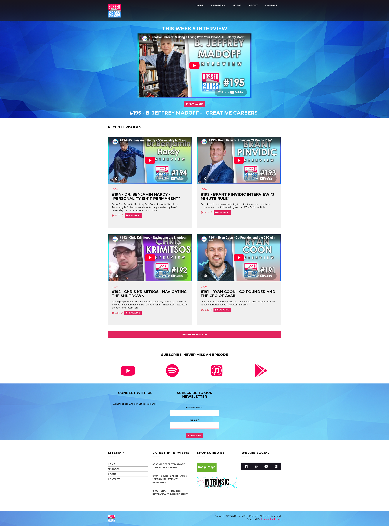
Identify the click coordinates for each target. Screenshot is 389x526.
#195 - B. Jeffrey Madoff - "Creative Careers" (194, 113)
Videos (237, 5)
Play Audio (195, 104)
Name (194, 420)
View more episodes (194, 334)
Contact (271, 5)
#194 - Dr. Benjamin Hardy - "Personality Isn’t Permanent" (146, 196)
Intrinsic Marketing (271, 519)
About (253, 5)
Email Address (194, 407)
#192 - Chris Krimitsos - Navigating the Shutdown (149, 293)
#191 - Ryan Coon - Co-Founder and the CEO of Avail (238, 293)
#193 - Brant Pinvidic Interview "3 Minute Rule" (237, 196)
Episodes (217, 5)
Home (199, 5)
